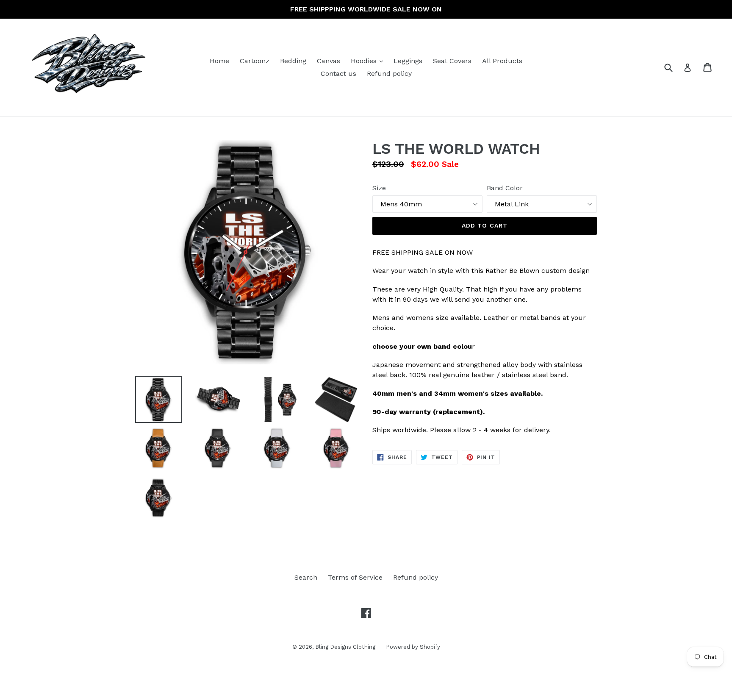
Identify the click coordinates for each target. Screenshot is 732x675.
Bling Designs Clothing (345, 647)
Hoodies (369, 60)
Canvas (328, 61)
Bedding (293, 61)
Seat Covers (452, 61)
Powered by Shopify (413, 647)
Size (379, 188)
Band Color (505, 188)
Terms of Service (355, 577)
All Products (502, 61)
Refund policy (389, 73)
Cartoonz (254, 61)
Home (219, 61)
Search (305, 577)
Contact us (338, 73)
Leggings (408, 61)
